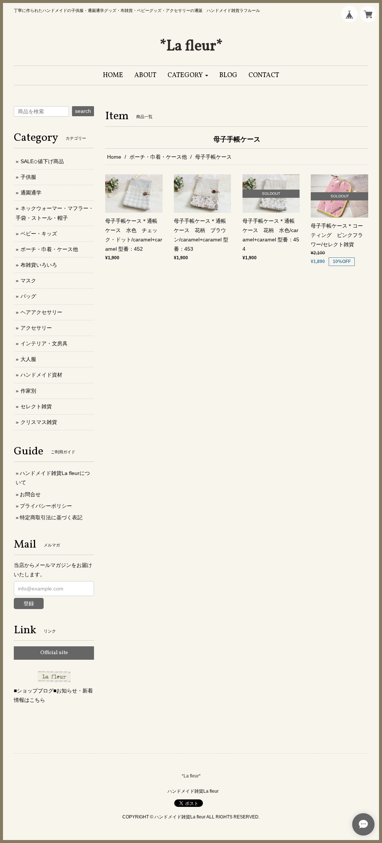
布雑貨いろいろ (39, 265)
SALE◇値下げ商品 (42, 161)
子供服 (28, 177)
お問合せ (30, 494)
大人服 (28, 359)
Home (114, 157)
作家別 (28, 391)
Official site (54, 652)
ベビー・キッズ (39, 234)
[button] (188, 75)
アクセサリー (36, 328)
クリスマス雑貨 (39, 422)
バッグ (28, 296)
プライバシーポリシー (46, 506)
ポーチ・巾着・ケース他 (158, 157)
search (83, 111)
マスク (28, 280)
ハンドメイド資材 (41, 375)
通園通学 (31, 193)
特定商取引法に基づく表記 (51, 517)
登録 (29, 603)
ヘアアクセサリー (41, 312)
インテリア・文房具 (44, 343)
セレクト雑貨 (36, 406)
